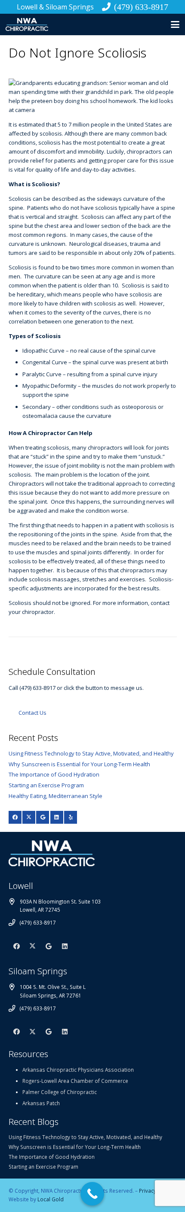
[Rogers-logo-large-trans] (27, 24)
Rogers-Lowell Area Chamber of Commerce (75, 1080)
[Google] (42, 817)
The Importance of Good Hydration (54, 774)
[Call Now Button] (92, 1194)
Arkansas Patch (41, 1103)
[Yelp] (70, 817)
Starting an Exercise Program (46, 785)
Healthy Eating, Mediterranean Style (55, 796)
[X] (28, 817)
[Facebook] (15, 817)
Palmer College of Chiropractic (59, 1091)
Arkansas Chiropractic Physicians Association (78, 1069)
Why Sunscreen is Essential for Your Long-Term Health (79, 764)
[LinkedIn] (56, 817)
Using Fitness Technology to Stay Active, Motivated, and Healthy (91, 753)
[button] (175, 24)
